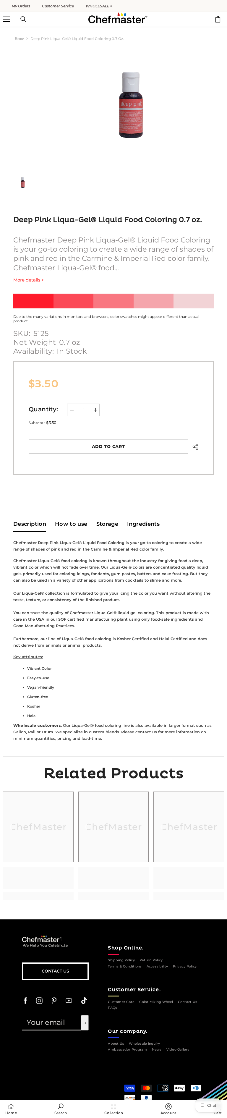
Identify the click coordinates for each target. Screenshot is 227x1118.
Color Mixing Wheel (156, 1002)
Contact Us (55, 971)
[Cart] (218, 19)
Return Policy (151, 960)
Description (29, 524)
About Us (116, 1044)
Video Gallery (177, 1049)
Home (19, 39)
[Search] (23, 19)
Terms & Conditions (125, 966)
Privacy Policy (185, 966)
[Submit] (85, 1022)
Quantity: (43, 409)
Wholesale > (99, 6)
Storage (107, 524)
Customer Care (121, 1002)
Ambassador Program (127, 1049)
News (157, 1049)
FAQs (112, 1008)
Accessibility (157, 966)
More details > (28, 280)
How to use (71, 524)
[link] (38, 878)
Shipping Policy (121, 960)
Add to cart (108, 446)
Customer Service (58, 6)
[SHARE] (193, 447)
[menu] (6, 19)
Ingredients (143, 524)
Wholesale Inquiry (144, 1044)
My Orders (21, 6)
